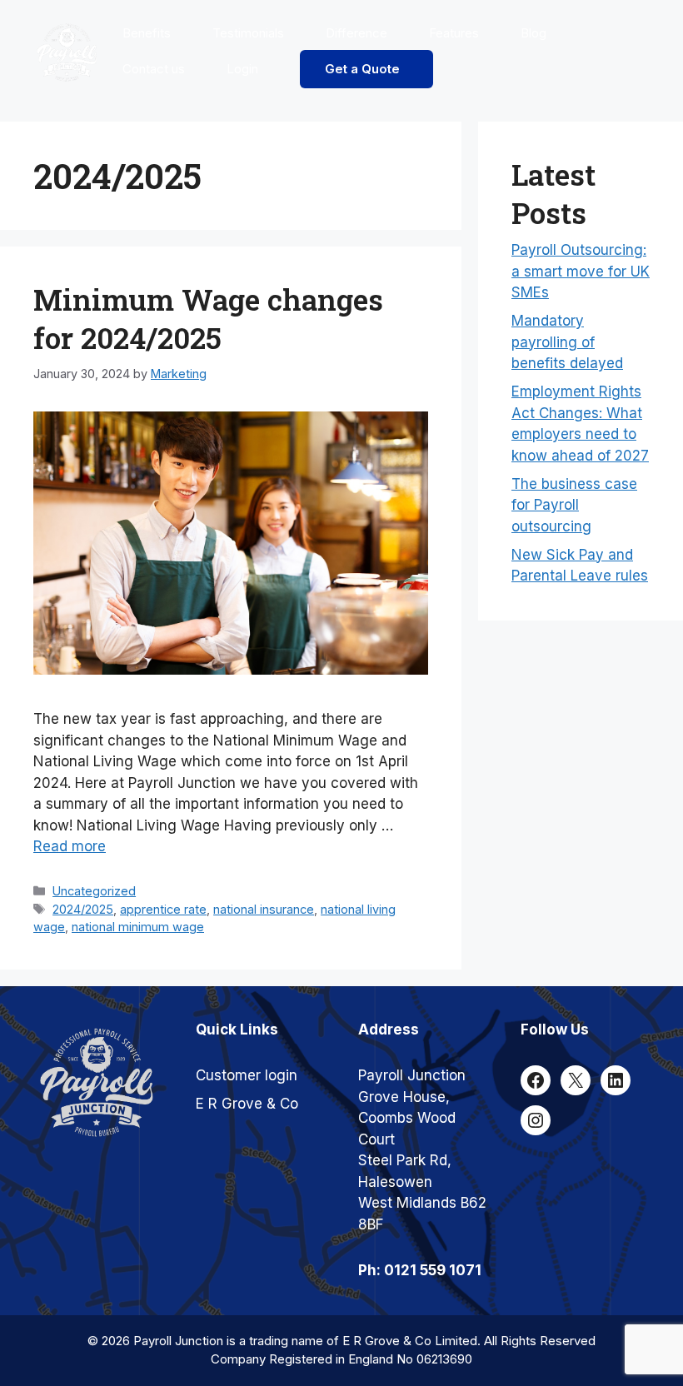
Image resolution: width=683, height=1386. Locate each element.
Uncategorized (94, 891)
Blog (533, 33)
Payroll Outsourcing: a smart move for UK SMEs (580, 271)
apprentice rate (163, 909)
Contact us (153, 69)
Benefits (146, 33)
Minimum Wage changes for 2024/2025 (208, 318)
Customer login (246, 1075)
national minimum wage (138, 927)
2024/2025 (82, 909)
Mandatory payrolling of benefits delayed (567, 341)
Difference (356, 33)
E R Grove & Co (247, 1103)
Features (454, 33)
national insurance (263, 909)
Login (242, 69)
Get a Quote (362, 69)
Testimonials (248, 33)
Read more (69, 846)
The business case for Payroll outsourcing (574, 505)
